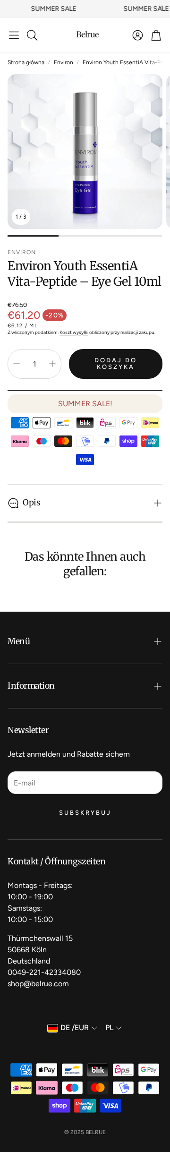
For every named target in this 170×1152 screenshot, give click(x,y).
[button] (14, 35)
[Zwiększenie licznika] (52, 363)
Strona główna (26, 62)
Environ (63, 62)
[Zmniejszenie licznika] (16, 363)
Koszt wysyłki (74, 332)
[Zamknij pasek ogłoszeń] (160, 7)
